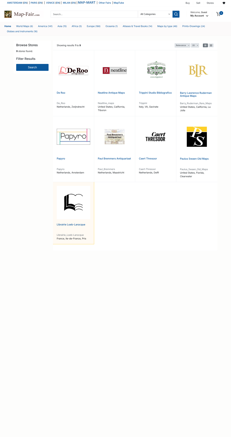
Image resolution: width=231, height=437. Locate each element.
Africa (77, 26)
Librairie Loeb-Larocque (71, 224)
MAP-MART (87, 2)
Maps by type (167, 26)
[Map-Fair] (24, 13)
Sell (198, 2)
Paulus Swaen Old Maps (194, 158)
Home (7, 26)
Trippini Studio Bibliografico (155, 92)
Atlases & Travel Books (137, 26)
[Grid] (205, 45)
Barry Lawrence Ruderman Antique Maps (196, 94)
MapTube (119, 2)
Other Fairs (105, 2)
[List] (211, 45)
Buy (188, 2)
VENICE (50, 2)
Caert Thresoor (148, 158)
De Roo (61, 92)
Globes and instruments (22, 31)
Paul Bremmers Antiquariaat (114, 158)
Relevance (181, 45)
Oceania (111, 26)
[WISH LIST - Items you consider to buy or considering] (224, 3)
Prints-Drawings (193, 26)
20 (193, 45)
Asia (62, 26)
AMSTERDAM (14, 2)
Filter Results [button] (26, 59)
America (45, 26)
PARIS (34, 2)
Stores (210, 2)
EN (25, 2)
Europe (94, 26)
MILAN (66, 2)
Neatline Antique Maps (111, 92)
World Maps (24, 26)
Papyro (61, 158)
